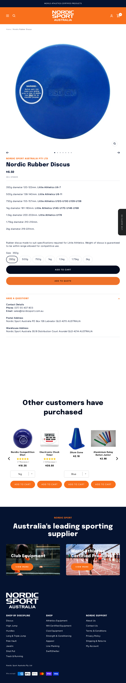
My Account (92, 646)
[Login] (111, 15)
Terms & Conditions (96, 631)
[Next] (118, 153)
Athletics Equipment (56, 620)
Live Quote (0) (122, 222)
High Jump (11, 625)
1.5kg (62, 259)
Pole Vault (11, 641)
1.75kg (75, 259)
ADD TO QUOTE (63, 281)
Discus (9, 620)
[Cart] (118, 15)
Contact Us (92, 625)
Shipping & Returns (96, 641)
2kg (88, 259)
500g (25, 259)
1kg (50, 259)
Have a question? (17, 298)
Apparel (50, 641)
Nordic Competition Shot (23, 453)
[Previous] (7, 153)
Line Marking (52, 646)
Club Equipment (54, 631)
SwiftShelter (52, 651)
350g (12, 259)
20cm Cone (76, 452)
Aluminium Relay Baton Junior (103, 453)
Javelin (9, 646)
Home (8, 29)
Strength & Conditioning (58, 636)
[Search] (14, 15)
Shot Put (10, 651)
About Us (91, 620)
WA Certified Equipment (58, 625)
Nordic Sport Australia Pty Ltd (27, 159)
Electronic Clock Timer (49, 453)
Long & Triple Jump (16, 636)
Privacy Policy (93, 636)
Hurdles (10, 631)
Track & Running (14, 656)
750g (38, 259)
